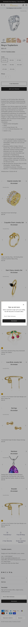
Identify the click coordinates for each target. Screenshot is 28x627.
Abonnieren (14, 320)
